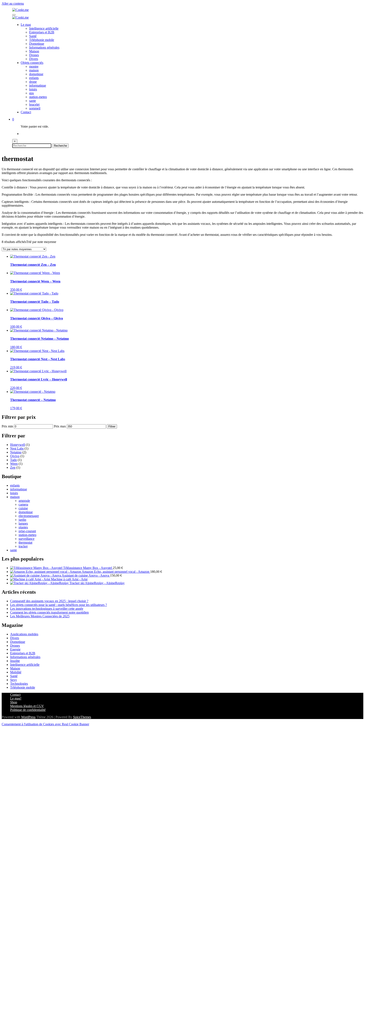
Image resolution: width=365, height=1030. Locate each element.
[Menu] (14, 14)
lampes (23, 523)
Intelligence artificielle (44, 28)
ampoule (24, 500)
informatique (37, 85)
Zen (12, 467)
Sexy (13, 680)
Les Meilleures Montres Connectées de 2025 (39, 616)
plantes (23, 527)
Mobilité (15, 672)
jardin (22, 519)
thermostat (25, 542)
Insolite (15, 661)
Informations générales (44, 47)
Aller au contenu (13, 3)
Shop (13, 702)
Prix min (7, 426)
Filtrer (111, 426)
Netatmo (16, 452)
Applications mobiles (24, 634)
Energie (15, 649)
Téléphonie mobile (41, 40)
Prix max (60, 426)
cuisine (23, 508)
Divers (33, 59)
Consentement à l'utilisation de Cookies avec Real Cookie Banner (45, 724)
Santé (33, 36)
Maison (34, 51)
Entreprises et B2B (41, 32)
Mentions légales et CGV (27, 706)
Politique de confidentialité (28, 710)
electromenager (29, 516)
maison (34, 70)
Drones (34, 55)
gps (31, 93)
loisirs (33, 89)
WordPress (28, 717)
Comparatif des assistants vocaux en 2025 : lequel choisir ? (49, 601)
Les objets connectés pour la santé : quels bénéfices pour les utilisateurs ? (58, 605)
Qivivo (14, 456)
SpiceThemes (82, 717)
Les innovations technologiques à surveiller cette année (46, 608)
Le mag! (15, 698)
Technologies (19, 683)
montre (33, 66)
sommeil (34, 108)
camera (23, 504)
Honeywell (17, 444)
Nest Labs (17, 448)
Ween (14, 463)
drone (33, 81)
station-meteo (38, 97)
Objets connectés (32, 62)
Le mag (26, 24)
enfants (34, 78)
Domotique (36, 43)
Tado (13, 460)
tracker (23, 546)
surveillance (26, 538)
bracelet (34, 104)
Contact (26, 112)
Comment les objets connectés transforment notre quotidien (49, 612)
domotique (36, 74)
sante (32, 100)
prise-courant (27, 531)
